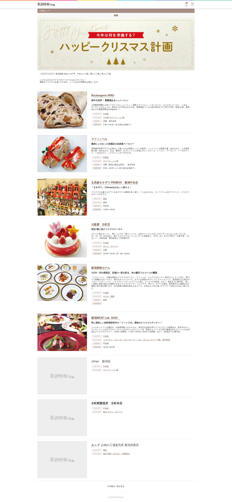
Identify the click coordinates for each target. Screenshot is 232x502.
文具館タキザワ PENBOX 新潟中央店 (114, 182)
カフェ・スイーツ (110, 246)
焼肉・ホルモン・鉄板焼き (118, 453)
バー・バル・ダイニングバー (144, 339)
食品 (105, 411)
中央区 (106, 113)
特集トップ (45, 10)
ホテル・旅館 (108, 296)
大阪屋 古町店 (100, 224)
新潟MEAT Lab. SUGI (105, 318)
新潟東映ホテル (100, 268)
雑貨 (105, 202)
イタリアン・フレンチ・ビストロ (117, 339)
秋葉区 (106, 157)
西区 (105, 198)
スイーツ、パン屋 (116, 117)
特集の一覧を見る (116, 486)
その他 (106, 117)
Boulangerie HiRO (102, 95)
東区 (105, 450)
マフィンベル (99, 139)
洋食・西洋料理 (163, 339)
